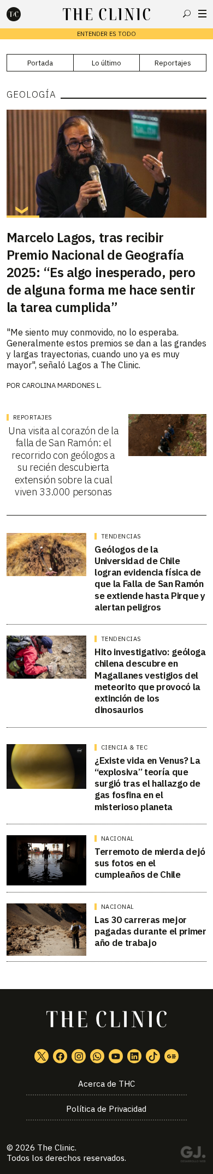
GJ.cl (192, 1156)
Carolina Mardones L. (62, 385)
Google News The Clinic (171, 1056)
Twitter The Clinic (41, 1056)
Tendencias (121, 536)
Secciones (202, 13)
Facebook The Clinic (60, 1056)
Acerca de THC (106, 1084)
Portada (40, 63)
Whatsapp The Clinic (97, 1056)
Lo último (106, 63)
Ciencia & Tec (124, 747)
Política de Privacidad (106, 1109)
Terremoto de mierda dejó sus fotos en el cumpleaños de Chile (149, 863)
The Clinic (56, 1147)
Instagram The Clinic (79, 1056)
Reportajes (173, 63)
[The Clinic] (23, 14)
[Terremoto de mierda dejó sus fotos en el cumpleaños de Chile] (47, 860)
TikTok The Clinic (153, 1056)
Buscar (187, 13)
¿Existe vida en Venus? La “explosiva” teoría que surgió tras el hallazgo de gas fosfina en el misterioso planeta (147, 783)
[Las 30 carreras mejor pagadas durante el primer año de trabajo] (47, 929)
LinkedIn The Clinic (134, 1056)
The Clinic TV (116, 1056)
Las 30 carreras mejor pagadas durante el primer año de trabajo (150, 931)
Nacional (117, 838)
